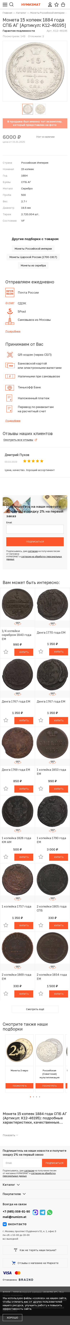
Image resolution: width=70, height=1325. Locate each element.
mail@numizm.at (14, 1217)
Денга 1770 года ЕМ (51, 632)
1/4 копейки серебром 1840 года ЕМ (16, 635)
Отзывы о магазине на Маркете (38, 1262)
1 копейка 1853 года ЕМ (51, 771)
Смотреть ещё (35, 1009)
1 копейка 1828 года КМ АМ (16, 840)
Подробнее (12, 331)
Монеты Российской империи (33, 248)
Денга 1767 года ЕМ (16, 701)
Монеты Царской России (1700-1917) (33, 257)
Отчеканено (10, 1279)
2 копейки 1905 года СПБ (51, 908)
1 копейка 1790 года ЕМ (51, 840)
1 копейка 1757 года (16, 906)
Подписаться (35, 541)
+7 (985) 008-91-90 (16, 1211)
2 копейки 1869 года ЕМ (16, 976)
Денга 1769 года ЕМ (16, 769)
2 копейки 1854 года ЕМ (52, 976)
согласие (33, 551)
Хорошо (12, 1317)
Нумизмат (31, 4)
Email (9, 522)
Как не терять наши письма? (38, 1250)
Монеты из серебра (33, 265)
